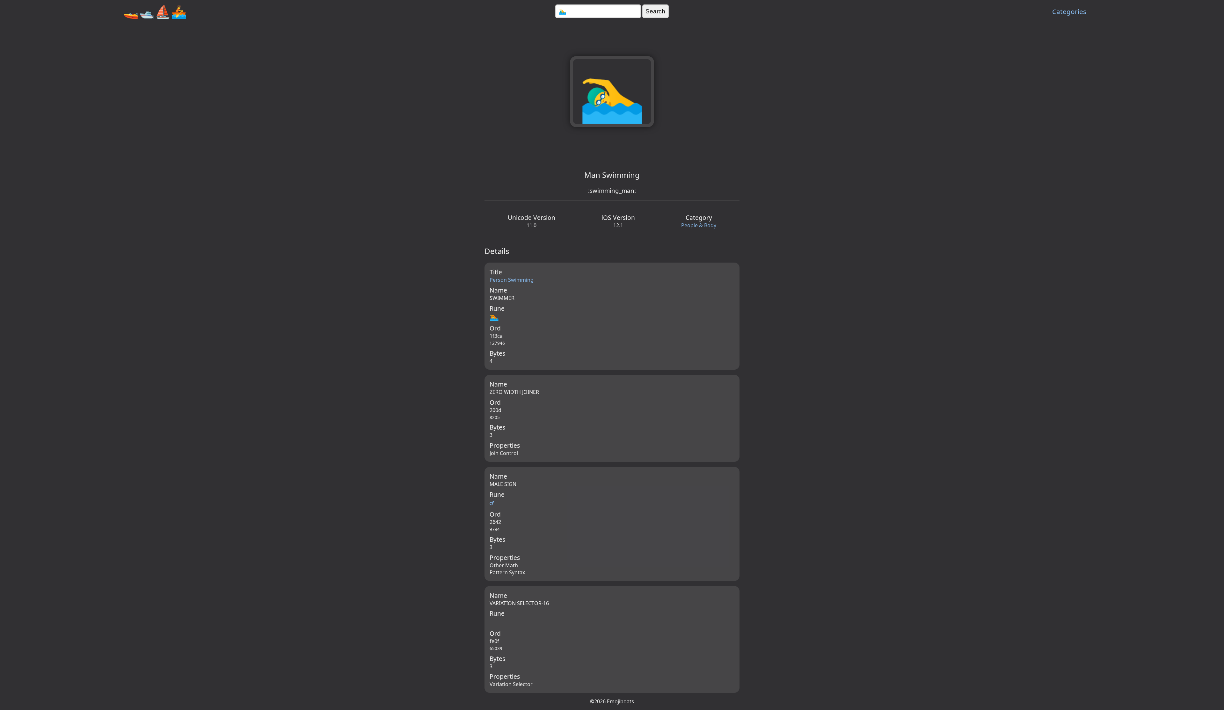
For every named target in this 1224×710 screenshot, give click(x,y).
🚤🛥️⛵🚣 (155, 11)
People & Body (698, 225)
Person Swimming (512, 279)
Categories (1069, 11)
